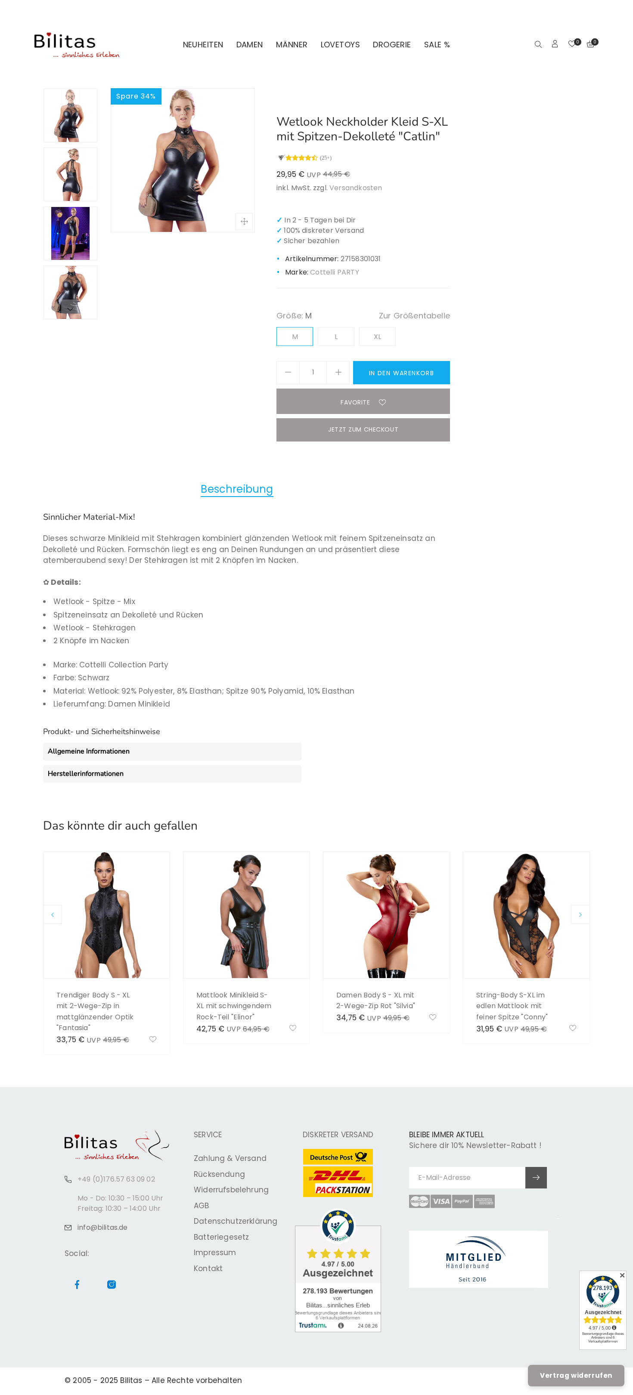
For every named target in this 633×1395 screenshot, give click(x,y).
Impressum (215, 1252)
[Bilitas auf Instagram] (584, 11)
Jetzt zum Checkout (363, 429)
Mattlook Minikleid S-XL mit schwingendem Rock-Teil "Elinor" (233, 1006)
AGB (201, 1206)
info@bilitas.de (103, 1227)
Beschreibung (237, 489)
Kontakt (208, 1268)
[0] (572, 44)
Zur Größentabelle (414, 315)
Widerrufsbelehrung (231, 1190)
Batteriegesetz (221, 1237)
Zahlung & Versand (230, 1158)
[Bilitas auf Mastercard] (419, 1201)
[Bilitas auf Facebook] (574, 11)
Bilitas (131, 1380)
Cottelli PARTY (334, 272)
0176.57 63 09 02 (151, 11)
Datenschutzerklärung (235, 1221)
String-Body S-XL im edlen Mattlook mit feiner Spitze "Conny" (512, 1006)
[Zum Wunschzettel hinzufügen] (153, 1040)
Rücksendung (219, 1174)
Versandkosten (355, 188)
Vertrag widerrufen (576, 1375)
